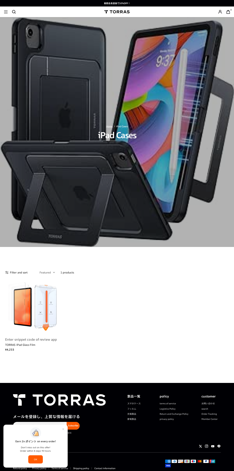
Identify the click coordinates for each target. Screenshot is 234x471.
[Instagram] (207, 446)
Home (109, 126)
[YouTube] (213, 446)
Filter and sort (19, 272)
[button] (14, 12)
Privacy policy (39, 468)
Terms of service (59, 468)
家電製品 (131, 419)
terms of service (168, 403)
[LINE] (219, 446)
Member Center (209, 419)
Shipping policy (81, 468)
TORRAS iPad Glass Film (20, 344)
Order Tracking (209, 413)
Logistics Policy (168, 408)
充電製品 (131, 413)
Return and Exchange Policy (174, 413)
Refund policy (20, 468)
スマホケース (134, 403)
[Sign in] (220, 12)
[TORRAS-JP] (117, 11)
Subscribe (73, 425)
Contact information (104, 468)
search (204, 408)
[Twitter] (200, 446)
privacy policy (167, 419)
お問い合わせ (208, 403)
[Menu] (6, 12)
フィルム (131, 408)
